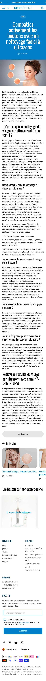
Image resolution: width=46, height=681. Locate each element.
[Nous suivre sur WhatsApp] (22, 642)
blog (4, 545)
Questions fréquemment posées (33, 546)
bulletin (5, 562)
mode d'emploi (7, 558)
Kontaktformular (8, 588)
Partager (24, 434)
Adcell (27, 567)
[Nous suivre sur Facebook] (4, 642)
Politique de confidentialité (11, 672)
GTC (23, 624)
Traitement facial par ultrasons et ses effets (19, 471)
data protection (24, 622)
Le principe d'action (9, 555)
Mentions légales (25, 674)
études (5, 552)
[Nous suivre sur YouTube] (16, 642)
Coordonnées (37, 674)
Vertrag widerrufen (32, 570)
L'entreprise (29, 551)
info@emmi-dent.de (9, 582)
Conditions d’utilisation (9, 674)
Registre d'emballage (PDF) (33, 559)
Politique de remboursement (31, 672)
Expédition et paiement (34, 555)
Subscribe (23, 631)
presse (4, 549)
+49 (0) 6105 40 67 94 (10, 585)
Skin (23, 17)
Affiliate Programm (32, 564)
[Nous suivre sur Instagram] (10, 642)
